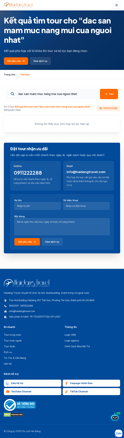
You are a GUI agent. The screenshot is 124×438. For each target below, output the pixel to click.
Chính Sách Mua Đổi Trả (77, 346)
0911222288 (110, 108)
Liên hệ (7, 363)
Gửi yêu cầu (14, 61)
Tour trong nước (12, 334)
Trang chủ (9, 74)
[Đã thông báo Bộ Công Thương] (20, 405)
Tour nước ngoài (12, 340)
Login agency (72, 340)
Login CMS (70, 334)
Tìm (111, 94)
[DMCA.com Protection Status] (13, 415)
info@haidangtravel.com (86, 172)
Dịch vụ (8, 352)
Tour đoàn (9, 346)
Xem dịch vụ (40, 61)
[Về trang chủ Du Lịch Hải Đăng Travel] (18, 5)
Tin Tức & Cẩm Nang (15, 358)
